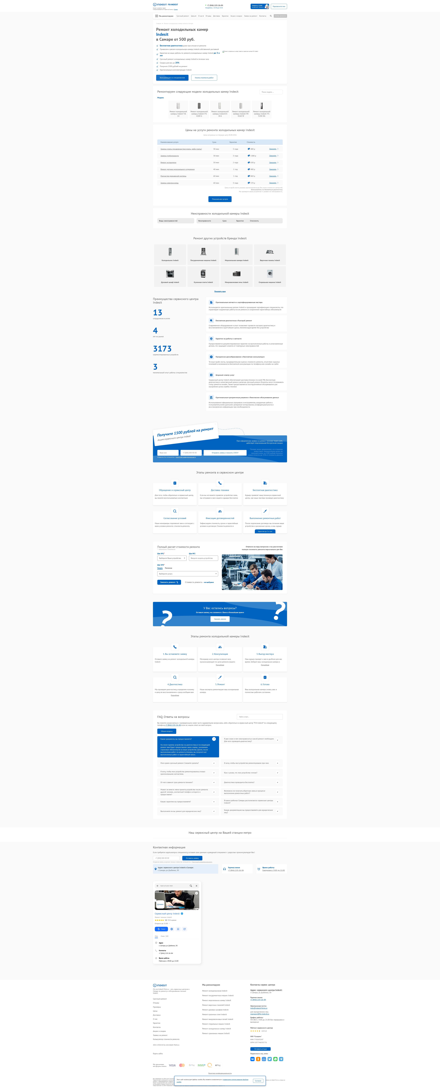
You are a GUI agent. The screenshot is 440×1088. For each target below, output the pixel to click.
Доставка (216, 16)
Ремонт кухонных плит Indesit (214, 1014)
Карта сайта (158, 1053)
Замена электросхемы (170, 183)
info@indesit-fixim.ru (258, 1008)
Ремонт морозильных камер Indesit (216, 1000)
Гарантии (225, 16)
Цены (193, 16)
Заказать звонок (220, 619)
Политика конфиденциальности (220, 1073)
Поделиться (252, 1059)
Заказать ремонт (168, 582)
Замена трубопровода (170, 156)
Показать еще (220, 291)
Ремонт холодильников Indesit (214, 991)
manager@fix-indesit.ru (259, 1014)
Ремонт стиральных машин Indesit (216, 1024)
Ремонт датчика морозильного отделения (178, 169)
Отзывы (208, 16)
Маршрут (163, 929)
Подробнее (220, 665)
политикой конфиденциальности (186, 457)
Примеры (157, 1007)
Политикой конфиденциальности (202, 862)
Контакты (262, 16)
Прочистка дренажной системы (173, 176)
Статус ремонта (280, 16)
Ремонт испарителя (168, 162)
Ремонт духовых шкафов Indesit (215, 1010)
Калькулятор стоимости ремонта (166, 1039)
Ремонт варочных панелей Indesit (216, 1005)
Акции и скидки (236, 16)
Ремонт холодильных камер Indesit (216, 1028)
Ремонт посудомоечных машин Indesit (218, 995)
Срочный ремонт (183, 16)
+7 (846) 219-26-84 (215, 5)
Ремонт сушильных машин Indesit (216, 1033)
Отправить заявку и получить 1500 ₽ (225, 453)
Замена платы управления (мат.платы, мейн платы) (181, 149)
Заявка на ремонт (250, 16)
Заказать (272, 149)
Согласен (258, 1081)
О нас (200, 16)
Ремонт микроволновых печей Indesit (217, 1019)
